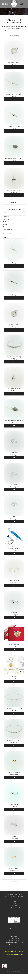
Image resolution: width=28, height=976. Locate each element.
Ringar (5, 224)
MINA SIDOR (9, 894)
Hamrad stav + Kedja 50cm (14, 94)
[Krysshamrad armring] (14, 345)
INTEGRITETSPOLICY (10, 896)
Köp (14, 163)
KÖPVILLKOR (18, 894)
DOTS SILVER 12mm (14, 836)
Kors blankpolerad (14, 126)
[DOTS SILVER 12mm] (14, 825)
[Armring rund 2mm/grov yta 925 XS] (14, 729)
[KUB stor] (14, 473)
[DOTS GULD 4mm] (14, 761)
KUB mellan (14, 453)
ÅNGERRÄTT (21, 896)
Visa (14, 67)
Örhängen (6, 217)
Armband (5, 222)
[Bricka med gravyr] (14, 50)
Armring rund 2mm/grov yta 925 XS (15, 741)
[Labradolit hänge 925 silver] (14, 146)
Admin (2, 975)
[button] (17, 234)
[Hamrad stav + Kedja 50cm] (14, 82)
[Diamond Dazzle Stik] (14, 537)
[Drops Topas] (14, 793)
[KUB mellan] (14, 441)
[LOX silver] (14, 665)
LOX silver (14, 677)
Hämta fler (14, 202)
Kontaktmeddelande (14, 908)
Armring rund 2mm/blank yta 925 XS (16, 709)
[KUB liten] (14, 601)
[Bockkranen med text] (14, 178)
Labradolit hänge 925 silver (14, 158)
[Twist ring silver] (14, 569)
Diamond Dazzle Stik (14, 549)
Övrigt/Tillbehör (7, 229)
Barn (4, 227)
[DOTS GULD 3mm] (14, 857)
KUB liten (14, 613)
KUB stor (14, 485)
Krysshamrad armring (14, 357)
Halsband (6, 219)
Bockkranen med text (14, 190)
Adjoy (26, 975)
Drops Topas (14, 804)
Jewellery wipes (14, 645)
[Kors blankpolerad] (14, 114)
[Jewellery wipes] (14, 633)
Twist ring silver (14, 581)
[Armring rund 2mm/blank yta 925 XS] (14, 697)
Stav (14, 517)
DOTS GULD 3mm (14, 868)
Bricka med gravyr (14, 62)
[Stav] (14, 505)
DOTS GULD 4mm (14, 773)
